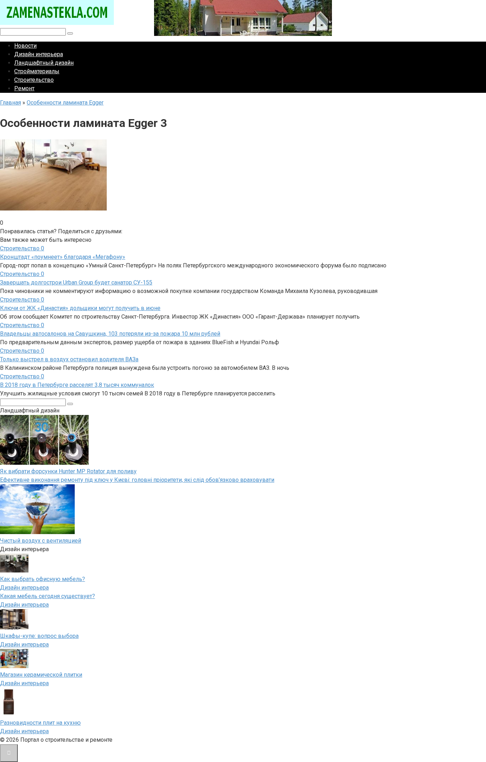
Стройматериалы (36, 71)
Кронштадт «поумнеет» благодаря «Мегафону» (62, 257)
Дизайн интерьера (38, 54)
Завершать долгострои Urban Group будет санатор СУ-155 (76, 282)
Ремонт (24, 88)
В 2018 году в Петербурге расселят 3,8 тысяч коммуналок (77, 385)
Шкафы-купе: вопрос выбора (39, 636)
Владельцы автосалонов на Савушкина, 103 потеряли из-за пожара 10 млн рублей (110, 333)
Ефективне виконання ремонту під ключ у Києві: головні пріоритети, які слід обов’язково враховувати (137, 479)
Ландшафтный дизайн (44, 62)
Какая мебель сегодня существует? (47, 596)
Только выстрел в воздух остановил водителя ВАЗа (69, 359)
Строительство (34, 79)
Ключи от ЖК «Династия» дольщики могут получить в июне (80, 308)
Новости (25, 45)
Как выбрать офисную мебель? (42, 579)
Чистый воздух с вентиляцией (40, 540)
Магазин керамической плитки (41, 674)
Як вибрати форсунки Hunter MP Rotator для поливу (68, 471)
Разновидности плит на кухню (40, 722)
